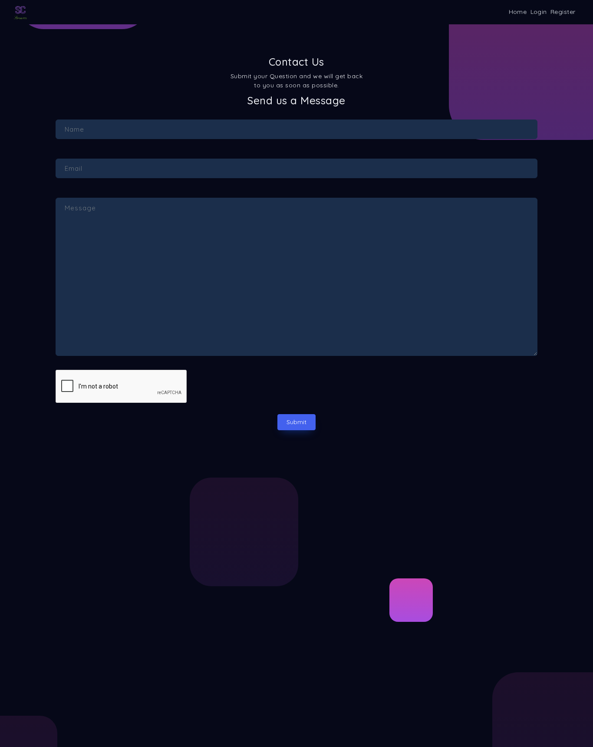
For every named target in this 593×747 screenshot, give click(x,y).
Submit (296, 422)
